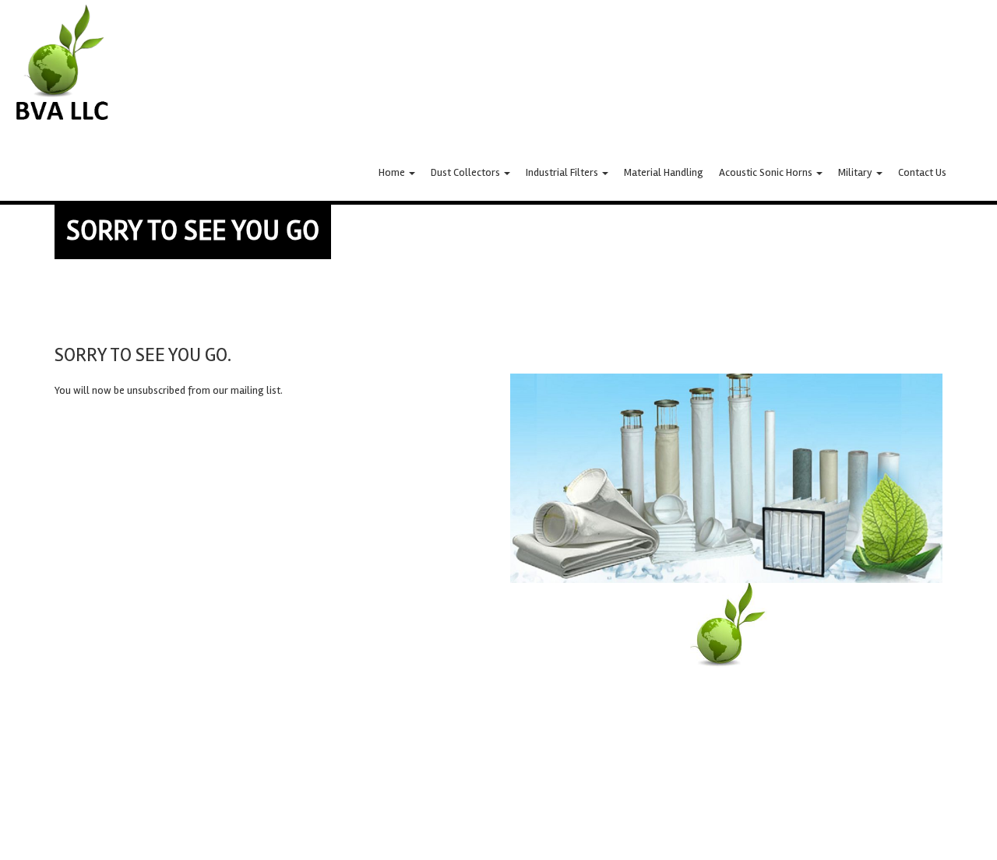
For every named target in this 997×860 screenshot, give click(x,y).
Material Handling (663, 172)
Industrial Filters (563, 172)
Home (393, 172)
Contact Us (922, 172)
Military (856, 172)
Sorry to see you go (192, 231)
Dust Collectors (466, 172)
